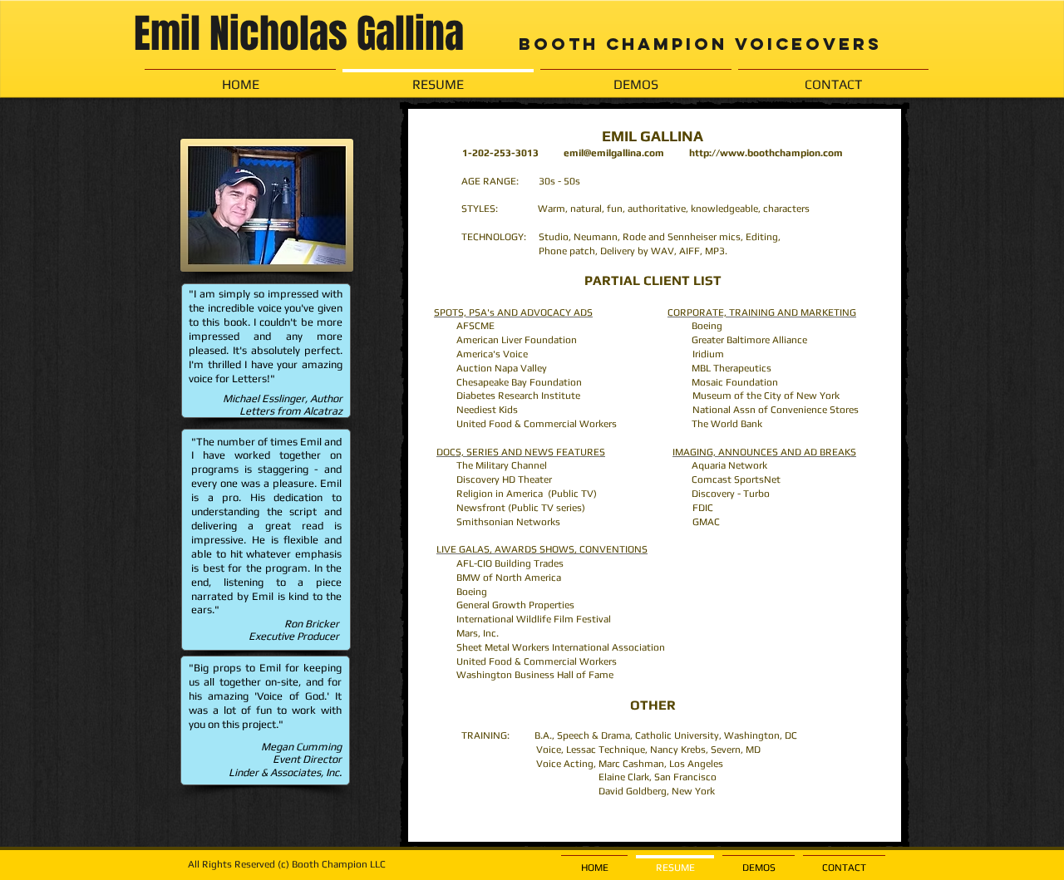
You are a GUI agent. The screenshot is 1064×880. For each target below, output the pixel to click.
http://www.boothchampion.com (766, 153)
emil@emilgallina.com (614, 153)
